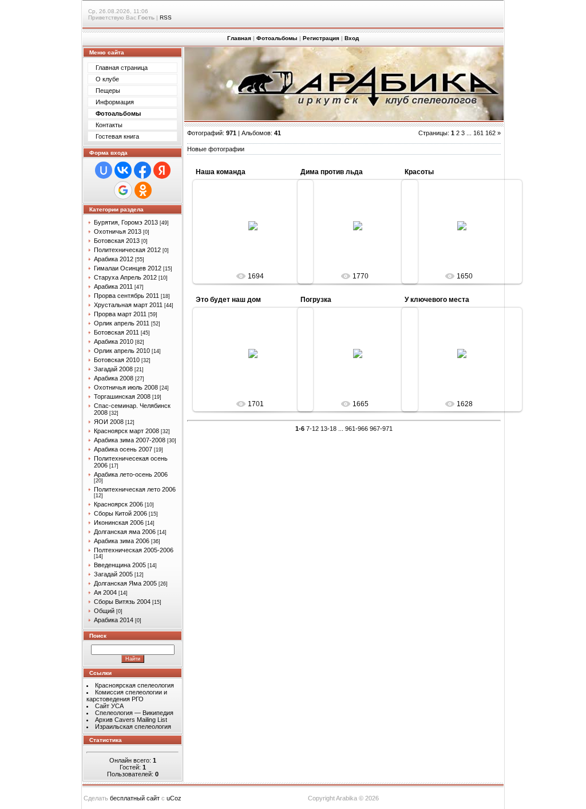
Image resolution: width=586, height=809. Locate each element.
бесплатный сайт (135, 798)
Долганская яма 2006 (125, 531)
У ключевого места (437, 300)
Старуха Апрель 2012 (125, 277)
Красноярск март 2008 (126, 430)
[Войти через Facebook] (142, 170)
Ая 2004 (105, 592)
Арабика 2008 (113, 378)
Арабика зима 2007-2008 (129, 440)
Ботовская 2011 (116, 332)
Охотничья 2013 (117, 231)
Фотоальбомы (277, 38)
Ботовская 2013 (117, 240)
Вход (352, 38)
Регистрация (321, 38)
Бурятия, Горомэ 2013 (126, 222)
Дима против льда (331, 172)
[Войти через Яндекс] (162, 170)
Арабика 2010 (113, 341)
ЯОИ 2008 (109, 421)
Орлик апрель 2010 (122, 350)
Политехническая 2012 (127, 249)
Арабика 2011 (113, 286)
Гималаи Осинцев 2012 (127, 268)
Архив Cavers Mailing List (131, 719)
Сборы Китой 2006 (120, 513)
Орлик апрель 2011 (121, 323)
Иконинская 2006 (119, 522)
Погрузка (315, 300)
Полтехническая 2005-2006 (133, 550)
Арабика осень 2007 (123, 449)
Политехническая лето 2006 (135, 489)
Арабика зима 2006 (121, 540)
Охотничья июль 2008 (126, 387)
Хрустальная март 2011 (128, 304)
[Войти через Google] (123, 190)
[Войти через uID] (103, 170)
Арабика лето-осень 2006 (131, 474)
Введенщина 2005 (120, 564)
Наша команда (221, 172)
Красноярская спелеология (134, 685)
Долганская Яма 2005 (125, 583)
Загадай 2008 (113, 369)
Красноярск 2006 (118, 504)
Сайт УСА (109, 705)
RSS (166, 17)
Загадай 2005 (113, 574)
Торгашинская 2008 (122, 396)
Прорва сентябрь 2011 (126, 295)
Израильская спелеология (133, 726)
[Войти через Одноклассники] (143, 190)
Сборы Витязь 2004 (122, 601)
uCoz (174, 798)
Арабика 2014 (113, 619)
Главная (239, 38)
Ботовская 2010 (117, 359)
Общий (104, 610)
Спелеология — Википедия (134, 712)
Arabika (258, 235)
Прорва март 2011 (120, 314)
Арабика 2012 (113, 259)
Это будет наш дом (228, 300)
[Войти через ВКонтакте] (123, 170)
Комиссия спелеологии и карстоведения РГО (126, 695)
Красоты (419, 172)
